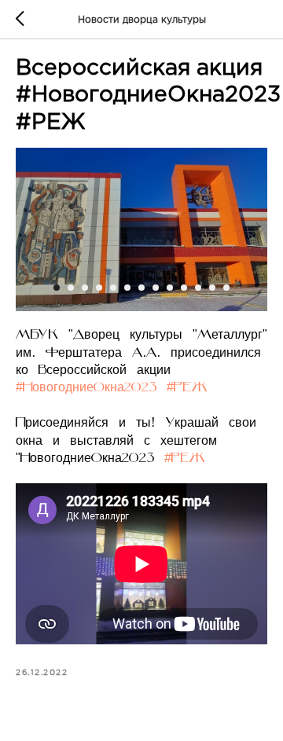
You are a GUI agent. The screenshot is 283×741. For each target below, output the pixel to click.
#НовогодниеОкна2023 (86, 388)
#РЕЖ (187, 388)
